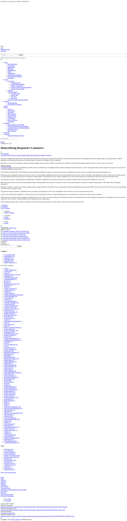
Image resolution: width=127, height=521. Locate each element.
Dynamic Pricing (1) (9, 318)
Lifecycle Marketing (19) (11, 344)
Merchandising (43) (9, 357)
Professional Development (15, 76)
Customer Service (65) (10, 307)
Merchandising (12, 70)
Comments (48, 155)
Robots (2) (7, 403)
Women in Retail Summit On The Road (42, 516)
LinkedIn (8, 501)
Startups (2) (7, 422)
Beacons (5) (7, 282)
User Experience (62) (10, 435)
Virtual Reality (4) (9, 436)
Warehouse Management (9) (12, 438)
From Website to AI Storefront (16, 124)
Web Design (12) (8, 439)
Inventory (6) (7, 337)
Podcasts (6, 101)
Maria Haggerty (12, 114)
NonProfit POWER (59, 516)
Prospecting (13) (8, 399)
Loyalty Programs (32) (10, 349)
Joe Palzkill (11, 121)
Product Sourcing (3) (10, 394)
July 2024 (13, 96)
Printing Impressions (6, 507)
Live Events (11, 81)
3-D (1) (6, 268)
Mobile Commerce (9, 212)
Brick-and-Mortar (12, 64)
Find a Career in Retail (7, 494)
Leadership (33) (8, 341)
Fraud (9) (6, 323)
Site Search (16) (8, 416)
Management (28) (9, 351)
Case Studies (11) (9, 451)
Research (6, 132)
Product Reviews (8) (9, 393)
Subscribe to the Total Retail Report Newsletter (13, 489)
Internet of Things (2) (10, 335)
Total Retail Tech (15, 82)
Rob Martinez (11, 118)
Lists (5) (6, 346)
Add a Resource (12, 131)
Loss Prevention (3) (9, 347)
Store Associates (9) (9, 424)
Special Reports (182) (10, 460)
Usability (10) (8, 433)
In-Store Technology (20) (11, 330)
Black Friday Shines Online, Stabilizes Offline (15, 236)
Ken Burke (6, 154)
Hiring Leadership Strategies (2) (13, 327)
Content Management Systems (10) (13, 295)
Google (6, 217)
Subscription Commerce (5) (11, 427)
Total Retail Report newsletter (16, 135)
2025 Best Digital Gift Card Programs (18, 126)
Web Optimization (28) (10, 441)
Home (2, 477)
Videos (6, 106)
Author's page (12, 228)
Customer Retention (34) (11, 305)
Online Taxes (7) (8, 368)
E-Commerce (11, 65)
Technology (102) (9, 259)
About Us (3, 480)
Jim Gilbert (11, 112)
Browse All (14, 98)
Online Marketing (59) (10, 366)
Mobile (9, 72)
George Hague (12, 115)
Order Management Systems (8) (13, 372)
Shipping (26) (8, 411)
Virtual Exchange (12, 92)
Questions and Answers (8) (11, 457)
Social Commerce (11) (10, 417)
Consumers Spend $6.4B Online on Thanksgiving (16, 238)
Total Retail (4, 513)
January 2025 (14, 95)
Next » (6, 205)
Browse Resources (13, 129)
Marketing (10, 68)
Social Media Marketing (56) (12, 419)
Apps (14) (7, 273)
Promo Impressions (56, 507)
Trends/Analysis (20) (10, 465)
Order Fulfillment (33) (10, 371)
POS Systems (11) (9, 374)
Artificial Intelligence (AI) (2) (12, 274)
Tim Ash (10, 109)
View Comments (5, 208)
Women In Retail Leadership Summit (21, 87)
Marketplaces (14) (9, 354)
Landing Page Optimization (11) (13, 340)
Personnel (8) (7, 380)
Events (6, 79)
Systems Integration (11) (10, 430)
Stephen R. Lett (12, 117)
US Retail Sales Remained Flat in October (13, 234)
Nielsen (6, 223)
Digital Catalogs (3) (9, 313)
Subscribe (7, 134)
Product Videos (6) (9, 396)
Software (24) (8, 421)
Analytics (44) (8, 271)
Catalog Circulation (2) (10, 288)
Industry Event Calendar (17, 89)
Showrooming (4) (9, 414)
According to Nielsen (6, 167)
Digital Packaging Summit (16, 510)
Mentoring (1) (8, 355)
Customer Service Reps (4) (11, 309)
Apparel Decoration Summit (43, 510)
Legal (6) (6, 343)
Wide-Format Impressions (43, 507)
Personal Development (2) (11, 377)
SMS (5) (6, 405)
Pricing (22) (7, 385)
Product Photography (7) (11, 389)
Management (11, 67)
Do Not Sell (4, 491)
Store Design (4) (8, 425)
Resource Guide (5, 49)
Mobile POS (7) (8, 363)
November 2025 (15, 93)
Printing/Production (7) (10, 386)
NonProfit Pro (11, 513)
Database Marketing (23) (11, 312)
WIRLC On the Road (17, 86)
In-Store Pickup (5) (9, 329)
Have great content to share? (8, 472)
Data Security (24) (9, 310)
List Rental (4, 485)
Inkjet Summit (4, 510)
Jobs (2, 48)
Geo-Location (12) (9, 324)
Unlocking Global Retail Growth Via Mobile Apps (16, 240)
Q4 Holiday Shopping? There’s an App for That (15, 231)
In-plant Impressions (17, 507)
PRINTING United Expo (58, 510)
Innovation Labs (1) (9, 332)
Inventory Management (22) (11, 338)
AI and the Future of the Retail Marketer (19, 128)
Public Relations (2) (9, 400)
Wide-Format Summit (29, 510)
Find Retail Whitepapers (7, 496)
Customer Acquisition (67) (11, 302)
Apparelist (64, 507)
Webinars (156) (8, 468)
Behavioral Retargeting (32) (11, 284)
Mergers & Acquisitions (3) (11, 358)
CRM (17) (7, 287)
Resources (7, 123)
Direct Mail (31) (8, 316)
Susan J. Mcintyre (12, 120)
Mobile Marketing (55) (10, 361)
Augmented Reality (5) (10, 279)
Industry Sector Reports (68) (12, 455)
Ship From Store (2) (9, 410)
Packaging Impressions (30, 507)
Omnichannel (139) (9, 256)
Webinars (10, 90)
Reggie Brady (11, 110)
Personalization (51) (9, 379)
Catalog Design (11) (9, 290)
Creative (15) (7, 299)
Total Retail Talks (12, 103)
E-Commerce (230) (9, 254)
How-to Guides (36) (9, 454)
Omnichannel (11, 73)
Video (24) (7, 466)
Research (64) (8, 458)
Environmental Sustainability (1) (13, 321)
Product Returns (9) (9, 391)
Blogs (5, 107)
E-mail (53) (7, 319)
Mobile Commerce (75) (10, 262)
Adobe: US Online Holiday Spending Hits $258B (16, 233)
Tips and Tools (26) (9, 463)
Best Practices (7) (9, 449)
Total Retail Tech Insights (15, 104)
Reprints (3, 483)
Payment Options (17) (10, 375)
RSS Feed (3, 493)
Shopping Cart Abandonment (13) (13, 413)
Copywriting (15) (9, 298)
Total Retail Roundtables (18, 84)
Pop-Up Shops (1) (9, 382)
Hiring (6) (7, 326)
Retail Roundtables (6, 516)
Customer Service (5, 488)
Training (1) (7, 431)
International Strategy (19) (11, 333)
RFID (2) (6, 402)
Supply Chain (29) (9, 428)
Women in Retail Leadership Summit (21, 516)
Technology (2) (8, 461)
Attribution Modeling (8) (11, 277)
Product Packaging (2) (10, 388)
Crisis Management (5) (10, 301)
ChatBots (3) (7, 291)
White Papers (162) (9, 469)
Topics (6, 62)
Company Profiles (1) (10, 452)
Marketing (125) (8, 258)
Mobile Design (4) (9, 360)
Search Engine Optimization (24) (13, 408)
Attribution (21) (8, 276)
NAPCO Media (15, 519)
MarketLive (7, 218)
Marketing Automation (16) (11, 352)
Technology (11, 78)
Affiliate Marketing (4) (10, 270)
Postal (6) (6, 383)
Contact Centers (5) (9, 293)
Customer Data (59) (9, 304)
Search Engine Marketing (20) (12, 407)
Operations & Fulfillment (14, 75)
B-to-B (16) (7, 281)
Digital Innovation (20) (10, 315)
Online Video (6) (8, 369)
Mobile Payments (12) (10, 365)
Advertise (3, 51)
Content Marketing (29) (10, 296)
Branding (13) (8, 285)
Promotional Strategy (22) (11, 397)
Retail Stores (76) (9, 261)
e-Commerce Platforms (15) (11, 442)
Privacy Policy (5, 486)
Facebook (8, 499)
